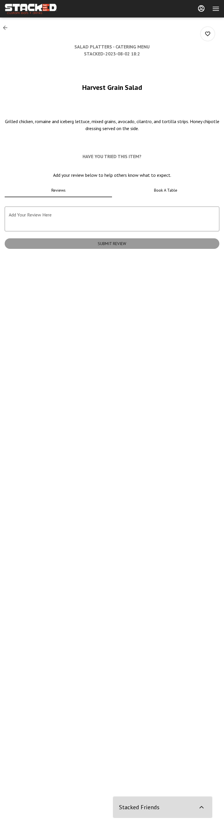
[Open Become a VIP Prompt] (202, 807)
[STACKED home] (31, 8)
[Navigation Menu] (215, 9)
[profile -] (201, 8)
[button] (7, 27)
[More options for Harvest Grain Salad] (208, 34)
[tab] (58, 190)
